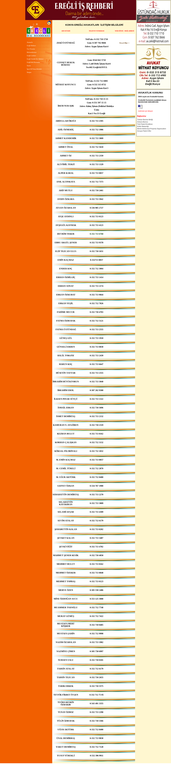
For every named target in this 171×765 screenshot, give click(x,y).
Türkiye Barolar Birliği (145, 120)
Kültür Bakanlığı (143, 126)
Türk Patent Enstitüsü (145, 124)
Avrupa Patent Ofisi (144, 131)
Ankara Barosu (142, 122)
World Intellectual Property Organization (151, 129)
